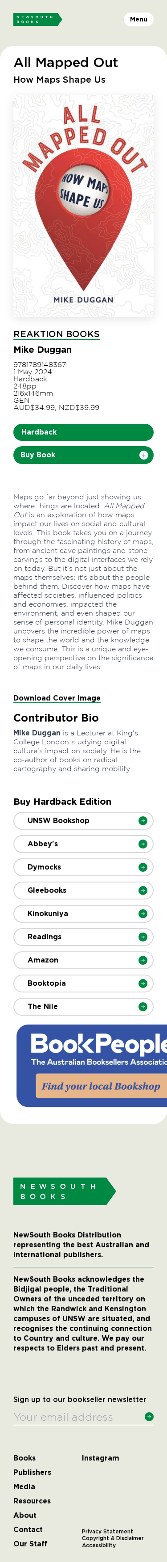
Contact (28, 1529)
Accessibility (99, 1545)
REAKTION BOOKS (56, 334)
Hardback (39, 432)
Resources (32, 1501)
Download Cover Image (57, 698)
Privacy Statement (107, 1531)
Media (24, 1486)
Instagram (100, 1458)
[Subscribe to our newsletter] (149, 1416)
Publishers (32, 1472)
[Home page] (37, 19)
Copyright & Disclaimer (113, 1538)
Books (24, 1458)
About (25, 1515)
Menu (138, 19)
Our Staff (30, 1544)
